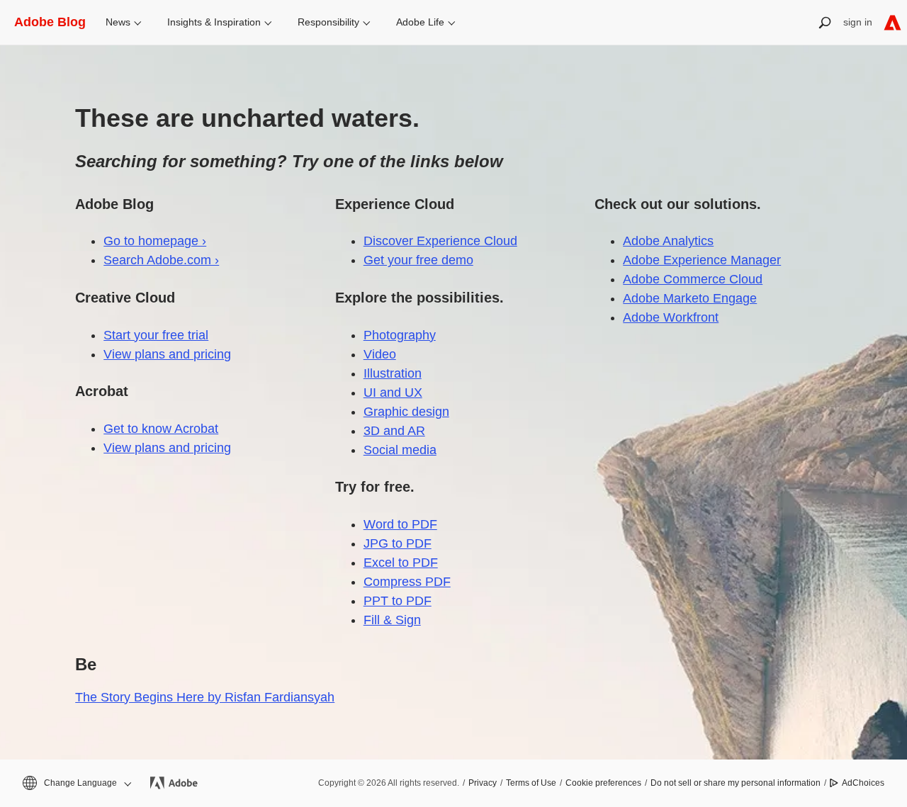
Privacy (482, 783)
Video (380, 354)
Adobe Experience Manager (702, 260)
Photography (400, 335)
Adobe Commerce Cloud (692, 279)
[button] (76, 783)
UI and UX (393, 392)
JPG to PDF (398, 543)
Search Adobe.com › (161, 260)
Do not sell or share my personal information (735, 783)
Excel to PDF (401, 562)
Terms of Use (531, 783)
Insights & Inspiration (214, 22)
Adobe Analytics (668, 241)
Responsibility (328, 22)
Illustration (393, 373)
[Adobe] (892, 22)
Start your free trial (155, 335)
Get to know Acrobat (160, 429)
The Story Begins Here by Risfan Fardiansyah (204, 697)
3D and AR (394, 431)
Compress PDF (407, 582)
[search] (825, 22)
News (118, 22)
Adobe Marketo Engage (690, 298)
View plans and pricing (167, 354)
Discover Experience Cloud (440, 241)
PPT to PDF (398, 601)
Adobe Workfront (671, 317)
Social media (400, 450)
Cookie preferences (603, 783)
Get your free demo (418, 260)
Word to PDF (400, 524)
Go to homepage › (154, 241)
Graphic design (406, 412)
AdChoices (863, 783)
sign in (857, 22)
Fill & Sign (392, 620)
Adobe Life (420, 22)
